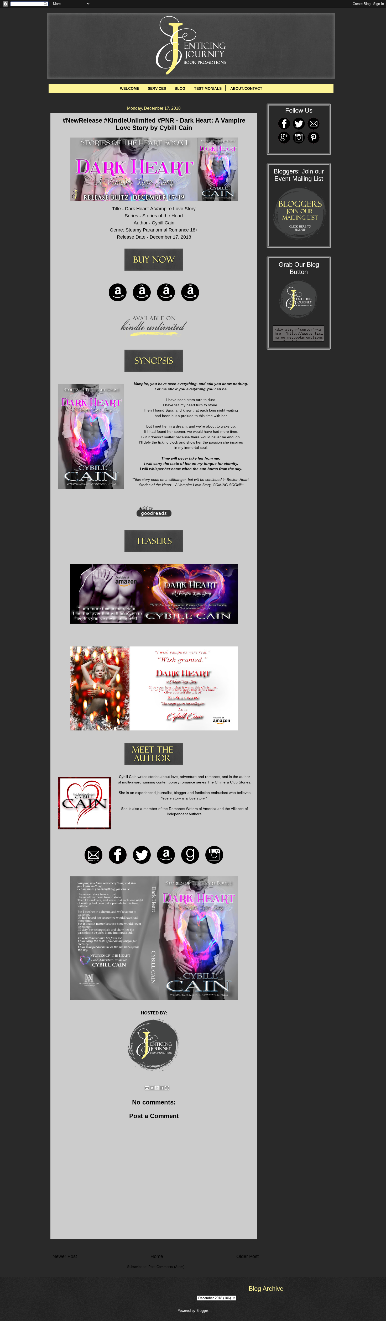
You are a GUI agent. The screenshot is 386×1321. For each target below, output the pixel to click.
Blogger (202, 1311)
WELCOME (129, 88)
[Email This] (147, 1088)
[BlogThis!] (152, 1088)
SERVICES (157, 88)
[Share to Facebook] (162, 1088)
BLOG (180, 88)
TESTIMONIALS (208, 88)
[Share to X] (157, 1088)
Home (156, 1256)
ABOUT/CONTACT (246, 88)
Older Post (247, 1256)
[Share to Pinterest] (167, 1088)
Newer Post (65, 1256)
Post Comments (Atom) (166, 1267)
